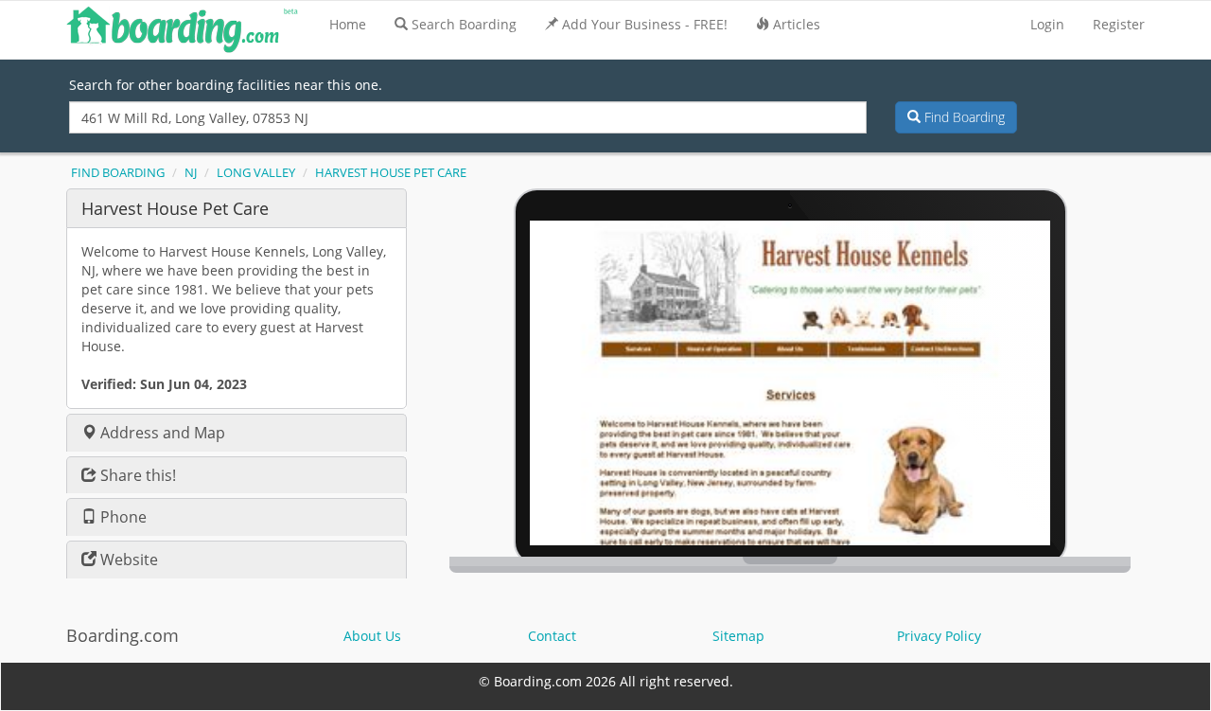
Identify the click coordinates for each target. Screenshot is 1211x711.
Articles (796, 24)
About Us (372, 636)
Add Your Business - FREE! (645, 24)
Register (1119, 24)
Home (347, 24)
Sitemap (738, 636)
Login (1047, 24)
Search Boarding (464, 24)
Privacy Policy (939, 636)
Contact (552, 636)
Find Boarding (963, 117)
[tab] (236, 207)
